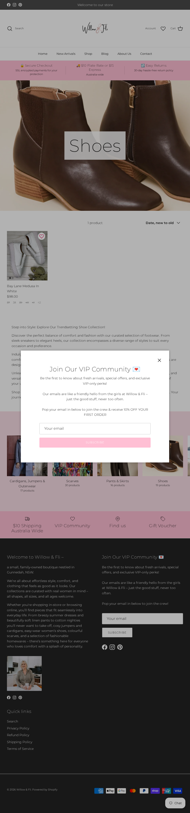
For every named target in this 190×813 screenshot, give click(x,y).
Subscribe (95, 442)
